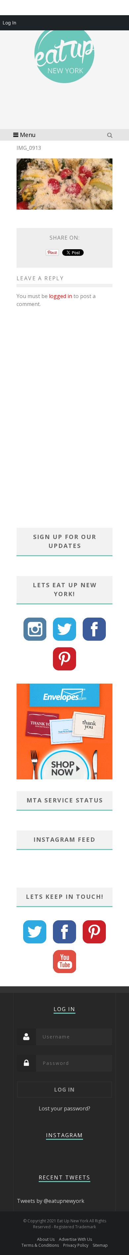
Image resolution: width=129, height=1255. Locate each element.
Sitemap (100, 1245)
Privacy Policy (75, 1245)
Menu (28, 135)
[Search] (111, 135)
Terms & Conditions (40, 1245)
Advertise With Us (75, 1239)
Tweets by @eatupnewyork (50, 1200)
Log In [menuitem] (9, 22)
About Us (46, 1239)
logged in (60, 296)
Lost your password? (64, 1108)
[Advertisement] (69, 115)
